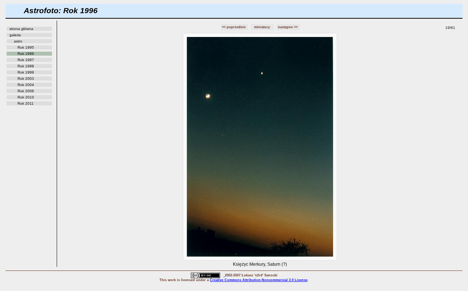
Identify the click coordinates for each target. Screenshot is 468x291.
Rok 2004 (26, 85)
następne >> (288, 27)
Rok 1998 (26, 66)
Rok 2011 (26, 103)
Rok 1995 (26, 47)
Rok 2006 (26, 91)
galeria (15, 35)
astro (18, 41)
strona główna (21, 29)
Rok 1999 (26, 72)
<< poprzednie (234, 27)
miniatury (262, 27)
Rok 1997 (26, 60)
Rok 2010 (26, 97)
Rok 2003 (26, 79)
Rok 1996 (26, 54)
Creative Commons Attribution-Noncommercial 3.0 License (258, 280)
